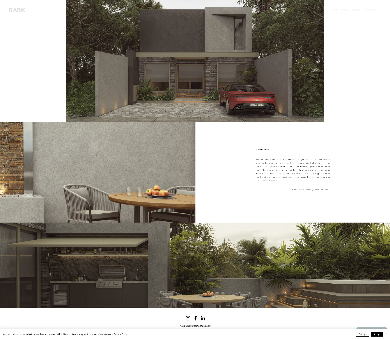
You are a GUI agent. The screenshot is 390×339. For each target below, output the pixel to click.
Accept (377, 334)
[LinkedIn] (203, 318)
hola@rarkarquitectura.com (195, 325)
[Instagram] (188, 318)
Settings (363, 334)
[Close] (386, 334)
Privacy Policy (120, 334)
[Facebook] (196, 318)
